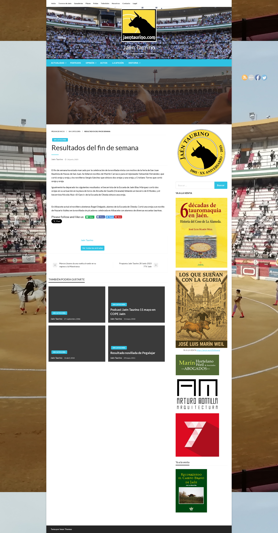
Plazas (88, 3)
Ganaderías (78, 3)
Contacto (126, 3)
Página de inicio (58, 131)
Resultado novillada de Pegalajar (132, 353)
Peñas (95, 3)
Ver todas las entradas (92, 248)
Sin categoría (74, 131)
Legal (135, 3)
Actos (103, 63)
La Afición (118, 63)
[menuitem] (58, 63)
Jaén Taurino (139, 47)
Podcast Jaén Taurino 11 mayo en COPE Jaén (133, 312)
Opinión (90, 63)
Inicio (53, 3)
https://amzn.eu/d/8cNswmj (208, 350)
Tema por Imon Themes (61, 529)
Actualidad (57, 63)
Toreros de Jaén (64, 3)
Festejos (75, 63)
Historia (133, 63)
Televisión (105, 3)
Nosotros (116, 3)
